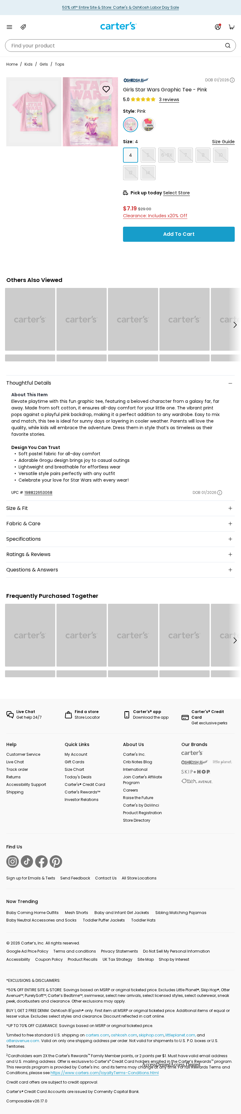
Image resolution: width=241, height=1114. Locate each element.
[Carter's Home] (120, 26)
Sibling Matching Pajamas (180, 912)
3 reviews (169, 99)
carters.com (97, 1035)
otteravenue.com (22, 1040)
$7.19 (130, 208)
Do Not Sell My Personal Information (176, 951)
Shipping (15, 792)
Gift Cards (74, 762)
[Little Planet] (222, 762)
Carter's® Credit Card (85, 784)
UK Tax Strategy (117, 959)
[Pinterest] (56, 861)
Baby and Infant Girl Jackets (121, 912)
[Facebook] (41, 861)
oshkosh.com (124, 1035)
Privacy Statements (119, 951)
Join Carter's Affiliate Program (142, 779)
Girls (44, 64)
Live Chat (15, 762)
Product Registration (142, 812)
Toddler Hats (143, 920)
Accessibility (18, 959)
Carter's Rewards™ (82, 792)
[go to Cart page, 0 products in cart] (231, 27)
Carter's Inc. (134, 754)
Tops (59, 64)
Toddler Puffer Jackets (104, 920)
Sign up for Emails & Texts (30, 878)
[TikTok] (27, 861)
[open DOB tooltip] (232, 80)
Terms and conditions (74, 951)
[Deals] (23, 27)
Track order (17, 769)
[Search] (228, 46)
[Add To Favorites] (106, 89)
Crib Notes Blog (137, 762)
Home (12, 64)
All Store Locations (139, 878)
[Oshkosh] (194, 762)
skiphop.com (151, 1035)
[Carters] (192, 752)
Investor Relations (82, 799)
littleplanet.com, (181, 1035)
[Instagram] (12, 861)
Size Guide (223, 141)
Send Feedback (75, 878)
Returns (13, 777)
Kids (28, 64)
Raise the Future (138, 797)
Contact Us (106, 878)
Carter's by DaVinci (141, 805)
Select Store (176, 193)
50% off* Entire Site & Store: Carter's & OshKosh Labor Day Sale (120, 7)
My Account (76, 754)
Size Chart (74, 769)
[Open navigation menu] (9, 27)
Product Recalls (83, 959)
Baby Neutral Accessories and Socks (41, 920)
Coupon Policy (49, 959)
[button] (234, 325)
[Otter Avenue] (197, 781)
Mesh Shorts (76, 912)
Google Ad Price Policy (27, 951)
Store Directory (136, 820)
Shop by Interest (174, 959)
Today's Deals (78, 777)
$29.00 (144, 209)
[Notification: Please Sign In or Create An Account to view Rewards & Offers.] (218, 27)
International (135, 769)
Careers (130, 790)
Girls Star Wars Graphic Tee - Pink (165, 89)
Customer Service (23, 754)
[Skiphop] (195, 772)
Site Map (145, 959)
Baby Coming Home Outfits (32, 912)
